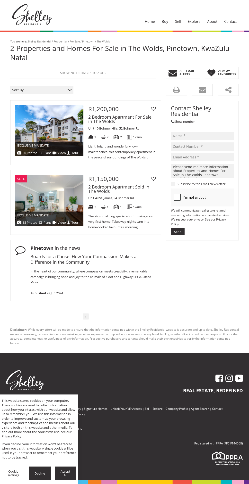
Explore (157, 409)
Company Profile (177, 409)
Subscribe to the (201, 184)
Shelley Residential (39, 41)
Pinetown (88, 41)
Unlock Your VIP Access (126, 409)
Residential (60, 41)
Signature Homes (95, 409)
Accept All (65, 473)
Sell (147, 409)
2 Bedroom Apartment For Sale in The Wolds (119, 119)
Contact (217, 409)
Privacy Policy (11, 436)
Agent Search (200, 409)
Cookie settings (13, 473)
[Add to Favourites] (153, 109)
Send (177, 232)
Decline (40, 473)
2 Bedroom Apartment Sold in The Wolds (118, 189)
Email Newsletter (213, 184)
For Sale (75, 41)
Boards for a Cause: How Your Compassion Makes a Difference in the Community (83, 259)
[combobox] (39, 90)
